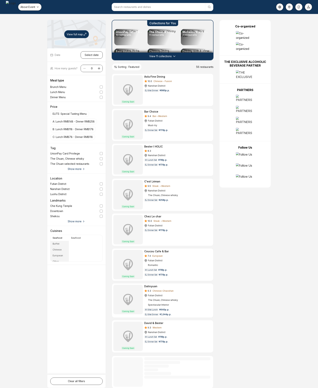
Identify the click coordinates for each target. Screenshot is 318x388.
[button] (162, 40)
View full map (75, 34)
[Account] (308, 7)
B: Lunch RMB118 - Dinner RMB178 (73, 129)
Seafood (57, 237)
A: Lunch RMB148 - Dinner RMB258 (74, 121)
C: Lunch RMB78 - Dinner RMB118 (73, 136)
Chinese (57, 249)
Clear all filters (76, 381)
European (58, 255)
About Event (27, 6)
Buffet (56, 243)
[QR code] (299, 7)
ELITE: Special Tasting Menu (70, 113)
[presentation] (59, 248)
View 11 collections (160, 56)
